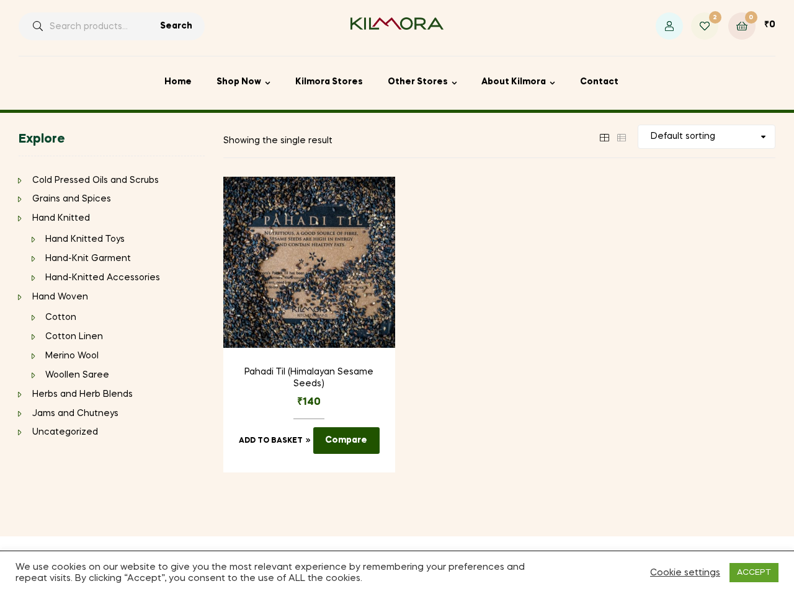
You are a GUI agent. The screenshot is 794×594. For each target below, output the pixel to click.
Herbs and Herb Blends (82, 394)
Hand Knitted (61, 218)
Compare (346, 440)
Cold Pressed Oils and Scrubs (95, 180)
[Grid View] (604, 136)
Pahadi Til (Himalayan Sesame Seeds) (308, 378)
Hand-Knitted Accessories (102, 277)
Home (178, 82)
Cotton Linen (74, 336)
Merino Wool (72, 356)
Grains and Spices (71, 199)
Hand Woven (60, 297)
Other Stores (418, 82)
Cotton (60, 317)
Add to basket (271, 441)
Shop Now (238, 82)
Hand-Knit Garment (88, 258)
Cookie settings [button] (685, 573)
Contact (599, 82)
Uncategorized (65, 432)
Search (176, 26)
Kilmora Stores (329, 82)
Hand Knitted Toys (85, 239)
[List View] (621, 136)
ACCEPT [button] (754, 573)
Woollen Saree (77, 375)
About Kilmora (513, 82)
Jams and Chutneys (75, 413)
